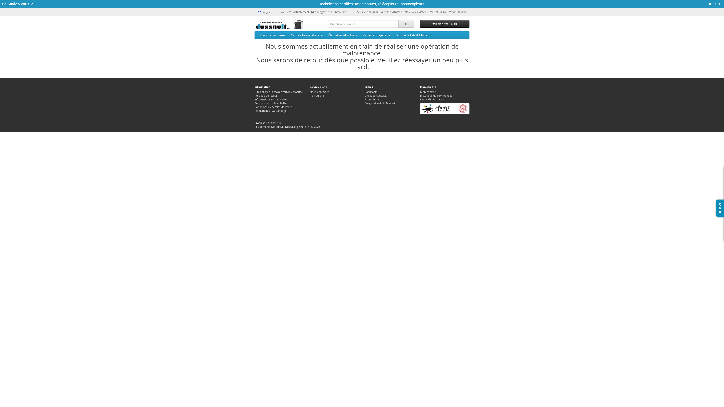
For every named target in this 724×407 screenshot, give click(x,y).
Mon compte (428, 92)
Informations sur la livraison (271, 99)
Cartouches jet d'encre (307, 35)
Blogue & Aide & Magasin (413, 35)
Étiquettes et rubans (342, 35)
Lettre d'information (432, 99)
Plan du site (317, 95)
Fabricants (371, 92)
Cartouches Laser (272, 35)
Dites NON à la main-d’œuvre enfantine (279, 92)
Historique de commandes (436, 95)
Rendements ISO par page (271, 110)
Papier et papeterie (376, 35)
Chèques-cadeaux (376, 95)
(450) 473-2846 (369, 11)
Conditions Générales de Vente (273, 107)
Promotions (372, 99)
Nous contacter (319, 92)
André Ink (276, 123)
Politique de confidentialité (271, 103)
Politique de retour (266, 95)
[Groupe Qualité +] (445, 108)
